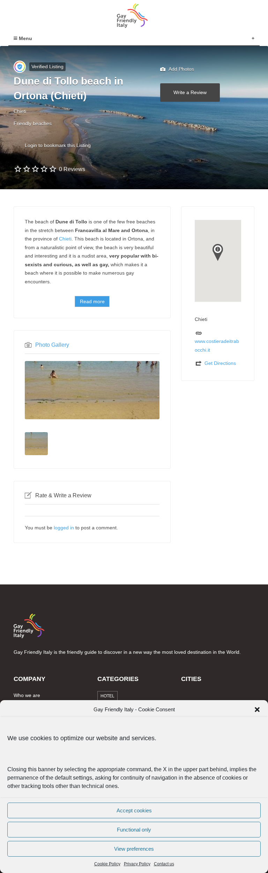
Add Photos (181, 69)
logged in (64, 527)
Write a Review (190, 92)
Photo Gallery (52, 345)
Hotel (107, 696)
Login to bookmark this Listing (58, 145)
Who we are (27, 695)
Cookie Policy (107, 863)
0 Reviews (72, 169)
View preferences (134, 849)
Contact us (164, 863)
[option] (92, 390)
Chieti (65, 239)
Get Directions (220, 363)
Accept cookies (134, 810)
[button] (257, 709)
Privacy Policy (137, 863)
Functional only (134, 830)
